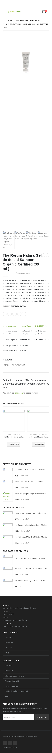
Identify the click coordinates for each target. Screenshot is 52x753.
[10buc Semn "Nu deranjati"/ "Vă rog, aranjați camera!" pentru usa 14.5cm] (8, 516)
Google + (19, 314)
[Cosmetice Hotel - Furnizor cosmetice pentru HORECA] (14, 12)
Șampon (32, 434)
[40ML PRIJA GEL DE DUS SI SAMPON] (8, 485)
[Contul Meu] (31, 12)
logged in (19, 393)
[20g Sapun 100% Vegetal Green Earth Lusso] (8, 584)
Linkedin (15, 743)
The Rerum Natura (18, 306)
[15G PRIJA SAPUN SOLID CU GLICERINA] (8, 473)
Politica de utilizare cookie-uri (16, 691)
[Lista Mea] (37, 12)
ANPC (7, 696)
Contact (8, 637)
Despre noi (9, 642)
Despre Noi (9, 670)
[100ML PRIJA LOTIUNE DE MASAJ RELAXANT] (8, 540)
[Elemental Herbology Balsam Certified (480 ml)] (8, 560)
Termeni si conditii (12, 681)
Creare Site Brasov (10, 747)
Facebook (5, 314)
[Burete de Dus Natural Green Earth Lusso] (8, 572)
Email (24, 314)
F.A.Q (7, 653)
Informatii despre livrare (14, 676)
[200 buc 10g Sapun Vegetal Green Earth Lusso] (8, 497)
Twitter (9, 314)
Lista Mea (8, 647)
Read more (14, 444)
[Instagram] (47, 3)
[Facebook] (43, 3)
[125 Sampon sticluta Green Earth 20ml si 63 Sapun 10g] (8, 528)
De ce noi (8, 665)
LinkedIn (14, 314)
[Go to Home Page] (4, 20)
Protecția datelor (11, 686)
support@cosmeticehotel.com (15, 620)
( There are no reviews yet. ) (25, 273)
